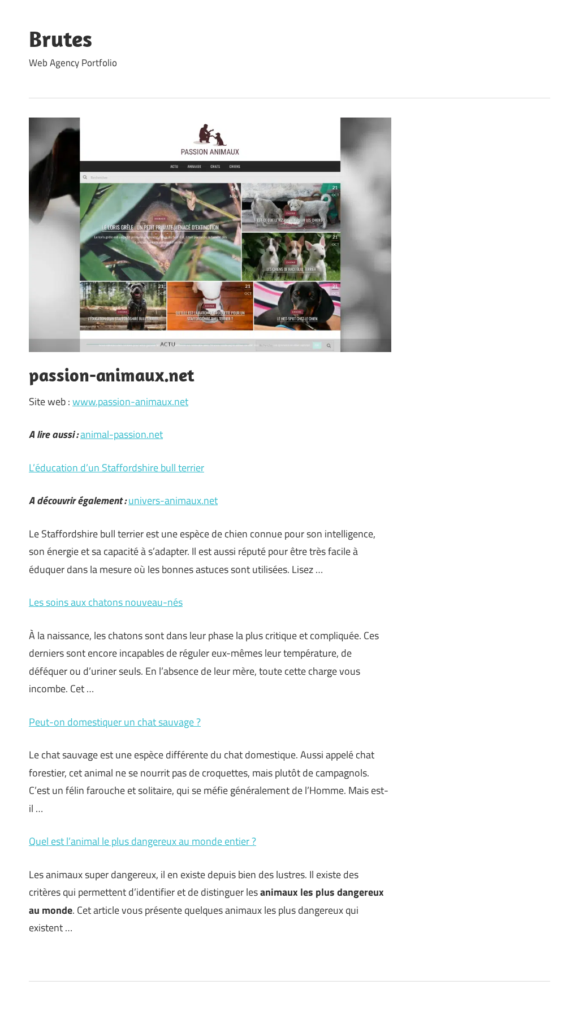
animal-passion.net (121, 434)
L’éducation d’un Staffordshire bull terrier (116, 467)
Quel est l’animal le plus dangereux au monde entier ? (142, 841)
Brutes (60, 38)
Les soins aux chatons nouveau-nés (106, 602)
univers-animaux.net (173, 500)
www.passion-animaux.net (130, 401)
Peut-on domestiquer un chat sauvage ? (115, 722)
